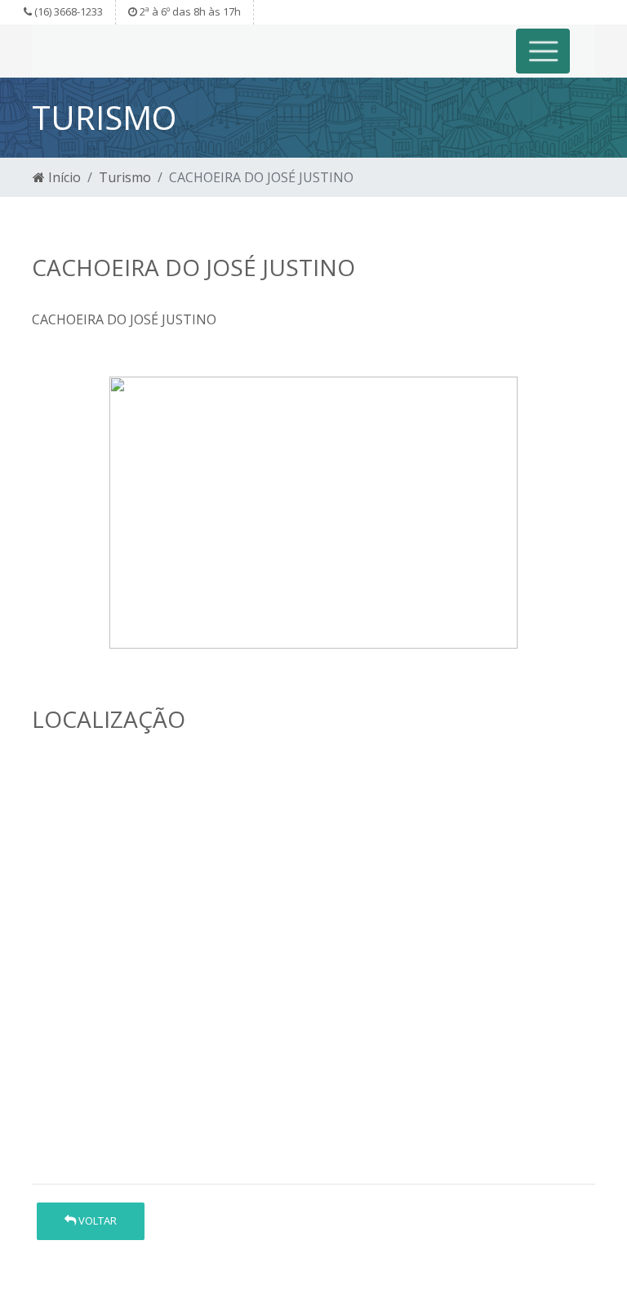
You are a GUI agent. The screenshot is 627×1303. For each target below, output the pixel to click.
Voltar (96, 1220)
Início (63, 177)
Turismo (125, 177)
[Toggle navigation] (543, 51)
